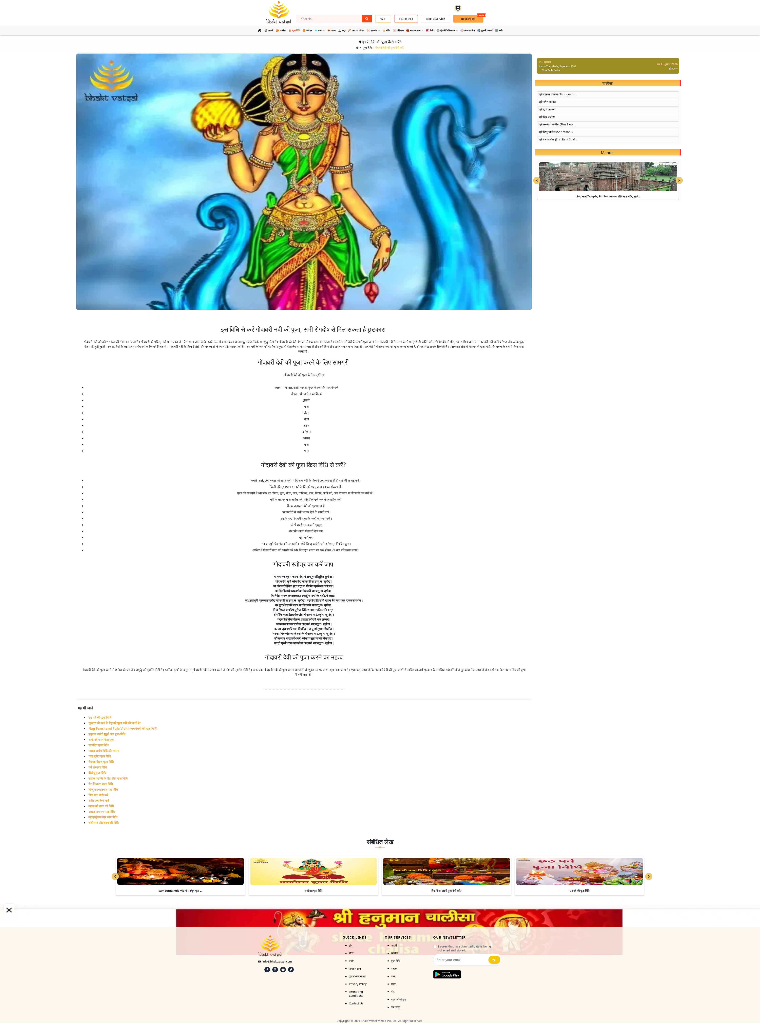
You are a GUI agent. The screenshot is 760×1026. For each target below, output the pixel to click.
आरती (394, 945)
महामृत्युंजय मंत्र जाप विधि (102, 817)
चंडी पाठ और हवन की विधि (103, 822)
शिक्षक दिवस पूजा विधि (101, 762)
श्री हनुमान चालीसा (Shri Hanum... (558, 94)
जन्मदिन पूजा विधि (98, 745)
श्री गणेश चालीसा (547, 102)
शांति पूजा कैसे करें (98, 800)
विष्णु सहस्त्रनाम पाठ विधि (103, 789)
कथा (393, 976)
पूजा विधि (395, 961)
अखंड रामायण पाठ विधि (101, 811)
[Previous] (115, 876)
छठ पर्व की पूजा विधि (99, 717)
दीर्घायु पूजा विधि (97, 773)
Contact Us (356, 1003)
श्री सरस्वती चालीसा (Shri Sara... (557, 124)
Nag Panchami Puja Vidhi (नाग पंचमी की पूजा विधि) (122, 728)
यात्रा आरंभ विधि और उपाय (103, 750)
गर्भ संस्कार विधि (97, 767)
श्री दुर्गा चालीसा (547, 109)
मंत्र (393, 992)
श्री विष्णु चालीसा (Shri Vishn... (556, 132)
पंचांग (351, 961)
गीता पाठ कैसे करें (98, 795)
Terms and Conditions (356, 994)
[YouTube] (283, 969)
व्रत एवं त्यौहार (398, 999)
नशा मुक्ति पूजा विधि (99, 756)
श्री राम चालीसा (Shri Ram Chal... (558, 139)
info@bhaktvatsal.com (277, 961)
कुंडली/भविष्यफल (357, 976)
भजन (393, 984)
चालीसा (394, 953)
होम (350, 945)
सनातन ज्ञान (355, 968)
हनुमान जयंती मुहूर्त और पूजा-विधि (106, 734)
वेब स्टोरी (395, 1007)
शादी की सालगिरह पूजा (101, 739)
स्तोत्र (394, 968)
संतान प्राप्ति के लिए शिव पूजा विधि (107, 778)
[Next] (648, 876)
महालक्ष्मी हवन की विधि (101, 806)
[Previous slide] (536, 180)
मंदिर (351, 953)
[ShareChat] (291, 969)
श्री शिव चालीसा (547, 117)
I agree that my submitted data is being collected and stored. (464, 948)
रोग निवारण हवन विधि (100, 784)
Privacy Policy (358, 984)
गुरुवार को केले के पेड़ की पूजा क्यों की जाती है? (114, 723)
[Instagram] (275, 969)
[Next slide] (679, 180)
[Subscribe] (494, 960)
